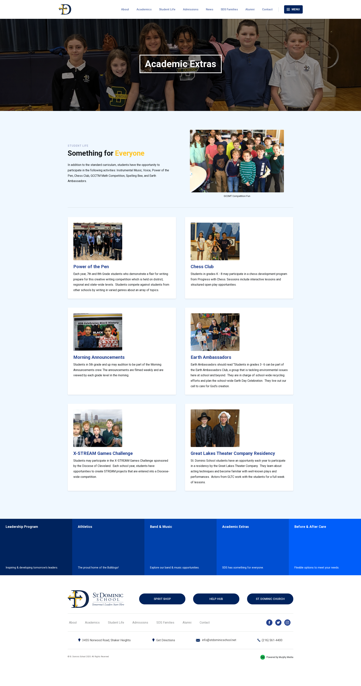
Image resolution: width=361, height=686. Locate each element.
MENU (296, 9)
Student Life (167, 9)
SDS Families (229, 9)
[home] (64, 9)
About (125, 9)
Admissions (190, 9)
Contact (267, 9)
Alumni (250, 9)
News (209, 9)
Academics (144, 9)
